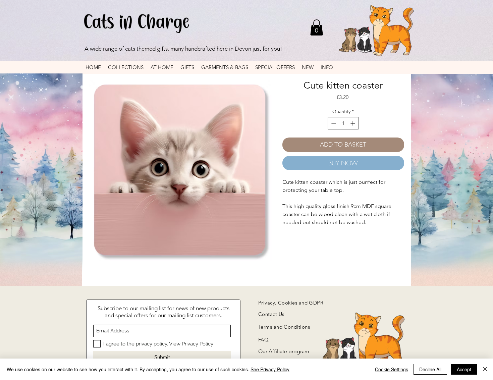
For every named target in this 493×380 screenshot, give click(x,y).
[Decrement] (333, 123)
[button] (316, 27)
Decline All (430, 369)
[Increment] (353, 123)
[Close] (485, 369)
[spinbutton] (343, 123)
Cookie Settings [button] (391, 369)
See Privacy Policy (270, 369)
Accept (464, 369)
